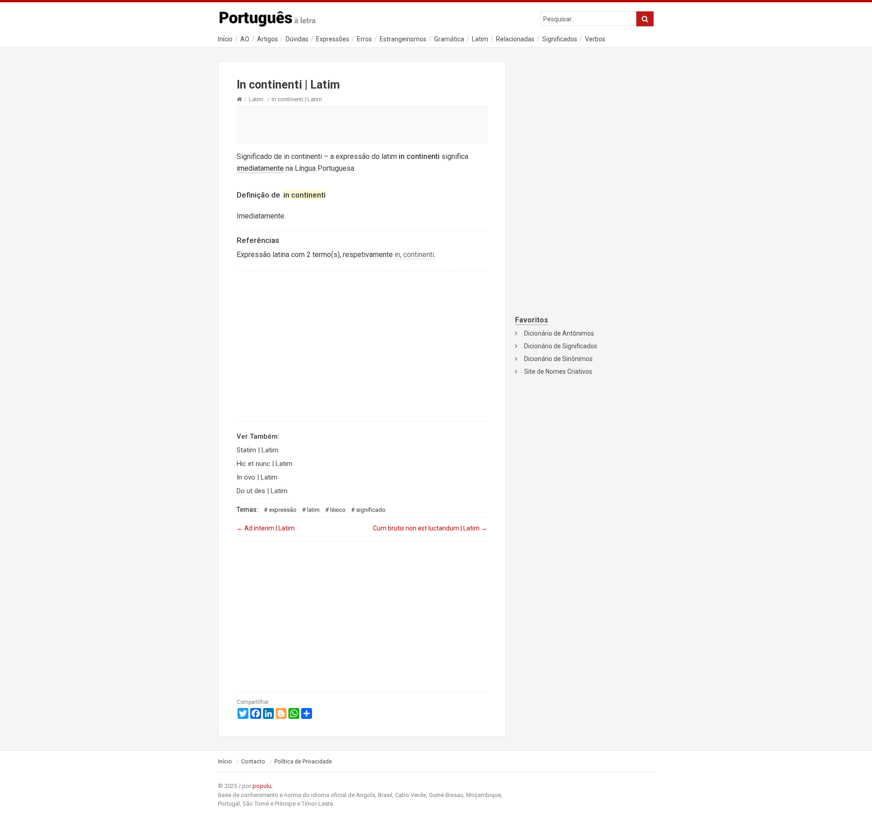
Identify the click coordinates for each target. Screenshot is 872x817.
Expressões (332, 39)
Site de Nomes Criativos (558, 371)
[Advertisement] (362, 125)
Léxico (338, 510)
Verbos (595, 39)
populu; (262, 785)
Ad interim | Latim (266, 528)
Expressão (283, 510)
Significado (371, 510)
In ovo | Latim (257, 477)
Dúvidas (297, 39)
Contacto (253, 761)
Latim (480, 39)
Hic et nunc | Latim (264, 464)
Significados (559, 39)
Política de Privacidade (303, 761)
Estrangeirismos (403, 39)
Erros (364, 39)
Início (225, 39)
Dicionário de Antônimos (559, 333)
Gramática (449, 39)
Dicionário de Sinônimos (558, 358)
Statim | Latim (257, 450)
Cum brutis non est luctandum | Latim (430, 528)
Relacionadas (515, 39)
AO (244, 39)
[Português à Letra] (272, 17)
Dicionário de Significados (560, 346)
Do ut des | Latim (262, 491)
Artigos (267, 39)
